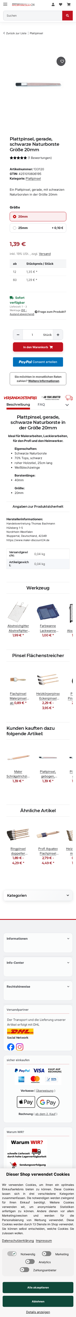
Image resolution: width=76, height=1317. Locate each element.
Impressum (44, 1241)
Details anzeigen (38, 1312)
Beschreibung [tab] (18, 404)
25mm (40, 228)
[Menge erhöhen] (58, 335)
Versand (45, 254)
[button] (53, 4)
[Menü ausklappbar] (5, 2)
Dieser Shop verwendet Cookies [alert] (38, 1174)
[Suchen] (67, 15)
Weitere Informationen (43, 381)
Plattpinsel (33, 178)
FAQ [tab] (41, 404)
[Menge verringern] (18, 335)
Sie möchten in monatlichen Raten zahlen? (38, 379)
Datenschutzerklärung (18, 1241)
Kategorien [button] (17, 895)
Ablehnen (38, 1301)
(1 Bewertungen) (40, 158)
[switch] (12, 1253)
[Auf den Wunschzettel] (61, 61)
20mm (23, 216)
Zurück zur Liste (16, 33)
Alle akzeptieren (38, 1287)
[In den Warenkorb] (10, 48)
